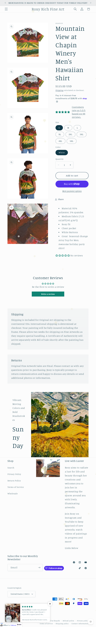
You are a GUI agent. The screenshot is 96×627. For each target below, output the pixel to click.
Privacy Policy (14, 474)
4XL (60, 141)
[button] (6, 9)
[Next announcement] (91, 3)
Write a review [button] (48, 294)
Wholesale (13, 493)
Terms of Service (16, 487)
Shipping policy (62, 624)
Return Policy (14, 480)
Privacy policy (82, 621)
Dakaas (18, 624)
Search (11, 467)
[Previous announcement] (5, 3)
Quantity (60, 159)
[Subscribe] (39, 567)
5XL (71, 141)
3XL (81, 134)
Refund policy (68, 621)
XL (60, 134)
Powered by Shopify (52, 621)
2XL (70, 134)
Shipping (59, 90)
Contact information (80, 624)
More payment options (72, 191)
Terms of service (46, 624)
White (62, 152)
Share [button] (61, 199)
